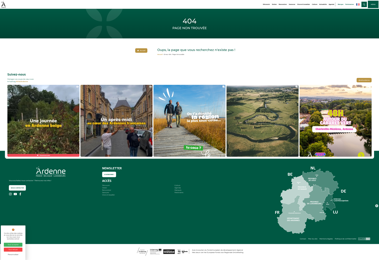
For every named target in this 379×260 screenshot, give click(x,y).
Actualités (323, 4)
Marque (340, 4)
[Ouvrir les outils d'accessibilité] (377, 206)
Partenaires (349, 4)
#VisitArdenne (22, 81)
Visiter (274, 4)
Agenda (331, 4)
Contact (303, 239)
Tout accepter (13, 245)
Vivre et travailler (303, 4)
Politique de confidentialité (345, 239)
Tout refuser (13, 250)
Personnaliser (13, 254)
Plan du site (312, 239)
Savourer (292, 4)
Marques (177, 190)
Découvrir (266, 4)
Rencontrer (283, 4)
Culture (314, 4)
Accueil (160, 54)
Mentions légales (326, 239)
